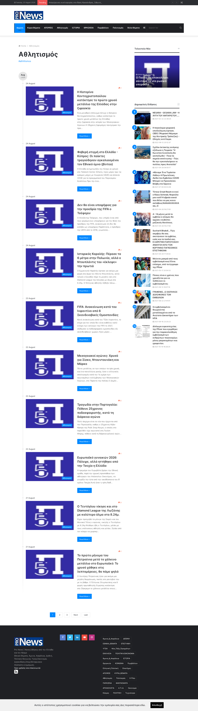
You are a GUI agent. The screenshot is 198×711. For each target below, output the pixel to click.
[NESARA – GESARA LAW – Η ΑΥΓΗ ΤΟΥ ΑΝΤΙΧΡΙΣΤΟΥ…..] (142, 117)
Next (76, 615)
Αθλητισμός (62, 28)
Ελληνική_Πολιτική (110, 668)
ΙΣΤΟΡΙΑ (76, 28)
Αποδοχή (157, 705)
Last (86, 615)
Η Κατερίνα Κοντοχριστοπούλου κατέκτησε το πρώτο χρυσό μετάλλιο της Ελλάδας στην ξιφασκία (97, 100)
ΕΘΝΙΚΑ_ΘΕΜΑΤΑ (110, 644)
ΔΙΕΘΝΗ (126, 639)
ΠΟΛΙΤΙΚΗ (117, 693)
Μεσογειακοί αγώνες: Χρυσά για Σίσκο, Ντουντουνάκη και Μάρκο (98, 360)
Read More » (84, 136)
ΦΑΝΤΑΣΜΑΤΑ (122, 683)
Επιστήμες (126, 668)
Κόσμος (106, 693)
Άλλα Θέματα (133, 28)
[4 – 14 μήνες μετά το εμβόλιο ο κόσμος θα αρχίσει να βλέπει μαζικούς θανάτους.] (142, 219)
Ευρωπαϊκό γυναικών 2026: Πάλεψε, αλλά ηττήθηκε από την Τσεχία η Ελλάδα (97, 461)
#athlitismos (25, 61)
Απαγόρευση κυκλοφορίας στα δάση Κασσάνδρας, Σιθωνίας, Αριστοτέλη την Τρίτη (85, 2)
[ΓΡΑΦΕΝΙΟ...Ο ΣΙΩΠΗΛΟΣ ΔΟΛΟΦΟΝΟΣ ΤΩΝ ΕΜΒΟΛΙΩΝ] (142, 296)
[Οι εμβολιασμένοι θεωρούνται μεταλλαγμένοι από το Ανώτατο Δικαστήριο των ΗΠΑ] (142, 312)
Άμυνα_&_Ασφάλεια (111, 639)
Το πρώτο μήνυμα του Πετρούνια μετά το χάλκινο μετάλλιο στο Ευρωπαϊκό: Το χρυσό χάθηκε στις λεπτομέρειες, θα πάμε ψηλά (98, 563)
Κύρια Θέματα (33, 28)
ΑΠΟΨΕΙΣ (48, 28)
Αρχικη (20, 28)
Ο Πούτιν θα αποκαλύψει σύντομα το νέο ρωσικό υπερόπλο (152, 81)
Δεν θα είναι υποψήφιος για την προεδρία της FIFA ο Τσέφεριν (97, 209)
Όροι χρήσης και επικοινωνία (27, 668)
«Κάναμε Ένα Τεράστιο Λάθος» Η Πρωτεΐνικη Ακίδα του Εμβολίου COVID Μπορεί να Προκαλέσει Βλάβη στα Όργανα (166, 178)
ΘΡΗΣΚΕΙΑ (88, 28)
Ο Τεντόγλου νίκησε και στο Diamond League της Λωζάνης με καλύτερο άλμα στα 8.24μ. (98, 510)
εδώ (142, 705)
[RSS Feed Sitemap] (16, 671)
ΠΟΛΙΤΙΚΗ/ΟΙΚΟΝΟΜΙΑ (124, 653)
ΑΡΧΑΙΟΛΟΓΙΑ (108, 688)
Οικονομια (132, 688)
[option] (157, 72)
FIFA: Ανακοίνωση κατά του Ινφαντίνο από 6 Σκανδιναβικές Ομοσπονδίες (97, 311)
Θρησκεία (107, 663)
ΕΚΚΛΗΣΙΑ (107, 653)
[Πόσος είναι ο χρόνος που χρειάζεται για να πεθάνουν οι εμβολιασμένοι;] (142, 280)
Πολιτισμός (118, 28)
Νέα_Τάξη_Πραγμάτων (121, 648)
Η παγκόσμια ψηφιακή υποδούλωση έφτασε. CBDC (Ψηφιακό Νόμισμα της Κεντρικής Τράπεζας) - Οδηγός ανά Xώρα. (166, 133)
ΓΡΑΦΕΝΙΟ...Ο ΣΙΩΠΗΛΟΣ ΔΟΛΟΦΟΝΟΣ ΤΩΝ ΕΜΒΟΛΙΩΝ (165, 295)
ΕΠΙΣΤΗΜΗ (125, 644)
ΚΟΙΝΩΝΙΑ (119, 663)
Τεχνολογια (130, 693)
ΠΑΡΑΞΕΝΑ (107, 683)
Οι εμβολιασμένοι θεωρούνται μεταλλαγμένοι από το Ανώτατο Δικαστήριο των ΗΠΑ (165, 312)
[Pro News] (28, 15)
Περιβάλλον (103, 28)
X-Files (132, 678)
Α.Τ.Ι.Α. (121, 688)
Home (23, 46)
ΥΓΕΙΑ (105, 648)
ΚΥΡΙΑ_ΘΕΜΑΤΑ (121, 673)
